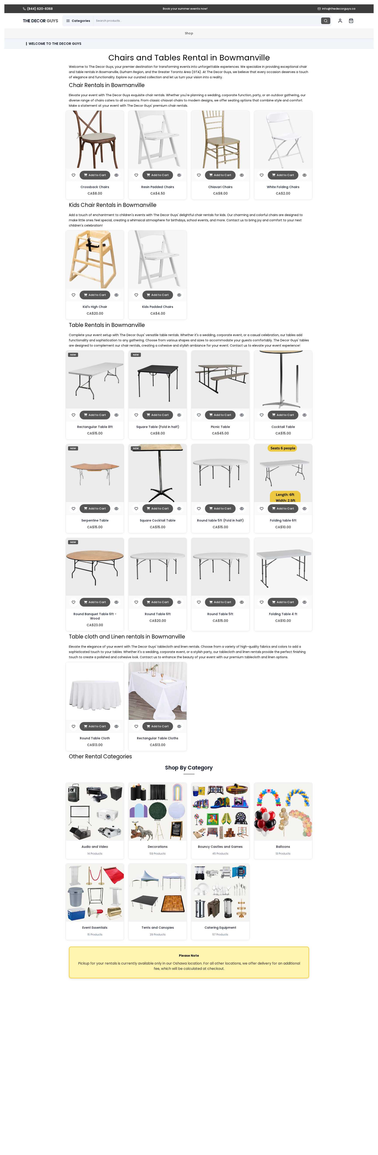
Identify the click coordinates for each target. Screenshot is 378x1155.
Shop (189, 33)
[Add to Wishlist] (73, 175)
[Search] (325, 20)
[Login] (340, 21)
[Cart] (351, 21)
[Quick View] (116, 175)
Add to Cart (97, 175)
